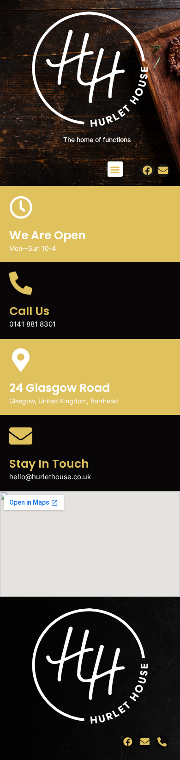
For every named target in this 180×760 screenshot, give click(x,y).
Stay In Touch (49, 464)
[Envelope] (163, 170)
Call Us (29, 311)
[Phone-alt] (162, 741)
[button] (115, 169)
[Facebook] (147, 170)
